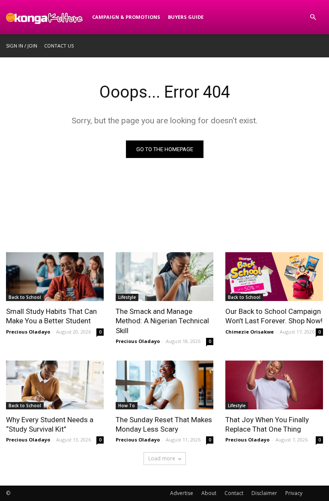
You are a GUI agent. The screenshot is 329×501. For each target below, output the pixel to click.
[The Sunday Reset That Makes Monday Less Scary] (164, 385)
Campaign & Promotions (126, 17)
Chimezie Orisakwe (249, 331)
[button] (312, 17)
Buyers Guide (185, 17)
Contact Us (59, 45)
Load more (161, 458)
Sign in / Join (21, 45)
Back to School (25, 297)
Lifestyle (127, 297)
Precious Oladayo (28, 331)
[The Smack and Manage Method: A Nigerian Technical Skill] (164, 276)
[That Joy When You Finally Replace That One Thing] (274, 385)
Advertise (181, 493)
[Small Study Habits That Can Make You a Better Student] (55, 276)
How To (126, 406)
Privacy (293, 493)
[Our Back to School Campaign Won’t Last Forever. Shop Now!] (274, 276)
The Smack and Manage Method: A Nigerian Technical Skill (162, 320)
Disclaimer (264, 493)
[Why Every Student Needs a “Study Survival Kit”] (55, 385)
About (208, 493)
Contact (233, 493)
